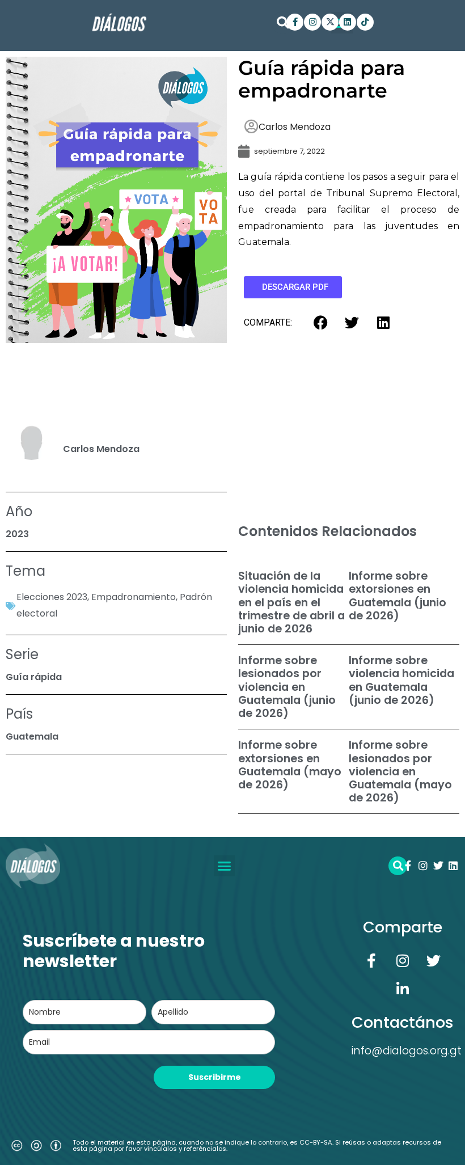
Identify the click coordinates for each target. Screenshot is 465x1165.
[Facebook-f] (294, 22)
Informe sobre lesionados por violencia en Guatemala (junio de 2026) (287, 687)
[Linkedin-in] (402, 989)
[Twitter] (438, 865)
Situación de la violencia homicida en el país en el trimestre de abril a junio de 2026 (291, 602)
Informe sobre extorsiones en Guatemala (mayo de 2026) (289, 764)
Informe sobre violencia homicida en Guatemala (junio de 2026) (401, 680)
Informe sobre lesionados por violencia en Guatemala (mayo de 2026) (400, 771)
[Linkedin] (347, 22)
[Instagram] (312, 22)
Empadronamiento (133, 596)
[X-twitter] (330, 22)
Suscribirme (214, 1077)
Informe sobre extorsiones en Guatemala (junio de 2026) (397, 595)
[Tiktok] (365, 22)
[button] (283, 22)
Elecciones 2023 (51, 596)
